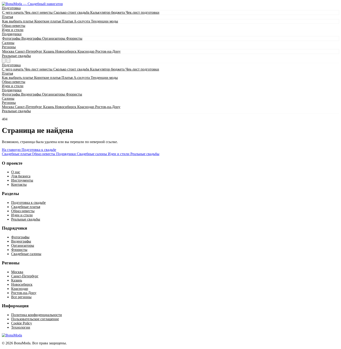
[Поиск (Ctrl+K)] (4, 60)
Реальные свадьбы (16, 56)
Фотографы (11, 38)
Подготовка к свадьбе (39, 150)
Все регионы (21, 297)
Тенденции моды (104, 21)
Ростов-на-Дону (108, 51)
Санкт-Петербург (29, 51)
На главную (12, 150)
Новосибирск (66, 51)
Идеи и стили (12, 30)
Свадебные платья (25, 207)
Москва (8, 51)
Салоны (8, 43)
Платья (7, 17)
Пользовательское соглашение (35, 319)
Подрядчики (12, 34)
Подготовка (11, 8)
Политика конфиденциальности (36, 315)
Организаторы (54, 38)
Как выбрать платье (18, 21)
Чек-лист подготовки (142, 12)
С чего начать (13, 12)
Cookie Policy (21, 323)
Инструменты (22, 180)
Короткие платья (48, 21)
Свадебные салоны (26, 254)
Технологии (20, 327)
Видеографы (31, 38)
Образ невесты (13, 26)
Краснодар (86, 51)
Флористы (74, 38)
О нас (15, 172)
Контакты (19, 184)
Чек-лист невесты (39, 12)
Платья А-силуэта (76, 21)
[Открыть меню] (8, 60)
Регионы (9, 47)
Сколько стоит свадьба (72, 12)
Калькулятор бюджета (108, 12)
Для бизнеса (20, 176)
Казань (49, 51)
